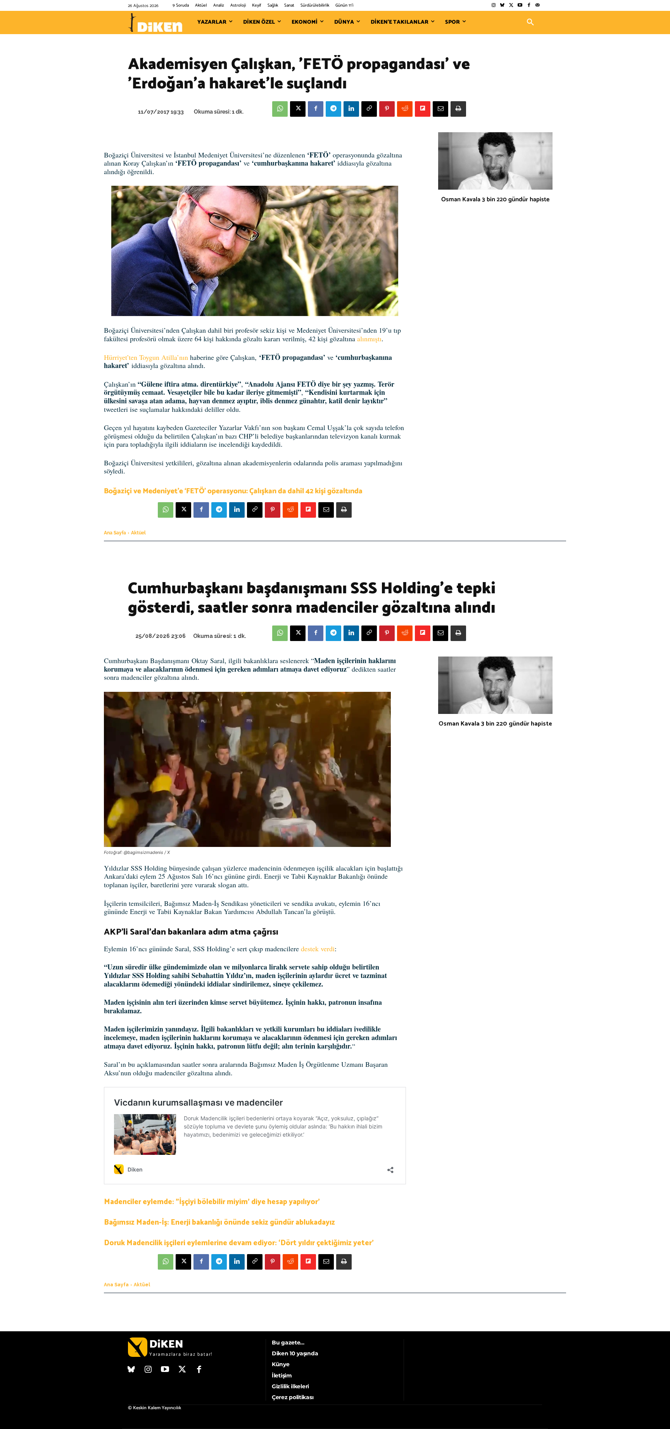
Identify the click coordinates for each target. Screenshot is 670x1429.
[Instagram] (493, 5)
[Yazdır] (458, 109)
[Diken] (155, 22)
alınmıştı (369, 338)
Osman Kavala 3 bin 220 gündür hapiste (495, 199)
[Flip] (422, 109)
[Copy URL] (369, 109)
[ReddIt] (405, 109)
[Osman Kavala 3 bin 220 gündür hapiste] (495, 161)
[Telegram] (333, 109)
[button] (530, 22)
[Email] (440, 109)
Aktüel (138, 533)
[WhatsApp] (280, 109)
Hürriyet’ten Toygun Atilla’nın (146, 357)
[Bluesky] (502, 5)
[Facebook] (528, 5)
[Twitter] (511, 5)
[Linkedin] (351, 109)
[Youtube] (520, 5)
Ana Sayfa (115, 533)
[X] (298, 109)
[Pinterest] (387, 109)
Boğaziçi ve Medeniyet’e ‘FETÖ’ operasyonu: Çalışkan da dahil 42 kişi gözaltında (233, 491)
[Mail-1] (537, 5)
